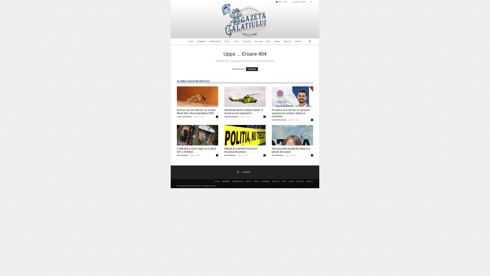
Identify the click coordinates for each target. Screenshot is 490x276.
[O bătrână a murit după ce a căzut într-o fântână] (197, 135)
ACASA (190, 41)
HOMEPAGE (252, 69)
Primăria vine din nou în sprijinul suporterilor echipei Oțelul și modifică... (291, 113)
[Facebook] (311, 1)
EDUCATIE (258, 41)
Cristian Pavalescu (231, 117)
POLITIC (227, 41)
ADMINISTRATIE (215, 41)
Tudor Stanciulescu (184, 117)
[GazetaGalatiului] (245, 21)
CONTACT (298, 41)
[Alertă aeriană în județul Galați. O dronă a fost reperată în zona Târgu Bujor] (245, 96)
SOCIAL (236, 41)
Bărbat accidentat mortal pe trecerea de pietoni (240, 150)
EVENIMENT (201, 41)
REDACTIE (287, 41)
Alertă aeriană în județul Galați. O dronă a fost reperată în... (243, 111)
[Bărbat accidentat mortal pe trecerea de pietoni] (245, 135)
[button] (310, 41)
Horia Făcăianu (182, 155)
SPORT (268, 41)
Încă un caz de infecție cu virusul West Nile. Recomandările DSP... (196, 111)
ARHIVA (277, 41)
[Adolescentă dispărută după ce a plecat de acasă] (292, 135)
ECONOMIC (247, 41)
